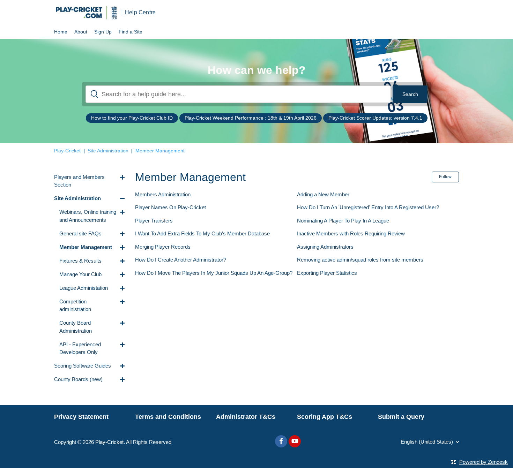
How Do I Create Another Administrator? (180, 260)
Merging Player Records (163, 247)
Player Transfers (154, 221)
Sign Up (103, 32)
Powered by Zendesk (483, 462)
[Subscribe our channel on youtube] (295, 441)
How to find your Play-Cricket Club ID (132, 118)
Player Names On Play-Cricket (170, 207)
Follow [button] (445, 176)
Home (60, 32)
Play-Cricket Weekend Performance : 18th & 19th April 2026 (251, 118)
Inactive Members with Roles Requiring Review (351, 233)
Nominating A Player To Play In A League (343, 221)
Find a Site (130, 32)
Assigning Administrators (325, 247)
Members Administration (163, 194)
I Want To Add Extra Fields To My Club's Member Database (202, 233)
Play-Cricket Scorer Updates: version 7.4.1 (375, 118)
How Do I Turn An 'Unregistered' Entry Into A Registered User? (368, 207)
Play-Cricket (67, 150)
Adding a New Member (323, 194)
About (80, 32)
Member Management (160, 150)
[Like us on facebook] (281, 441)
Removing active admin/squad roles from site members (360, 260)
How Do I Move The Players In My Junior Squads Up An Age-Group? (213, 273)
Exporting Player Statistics (327, 273)
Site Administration (108, 150)
